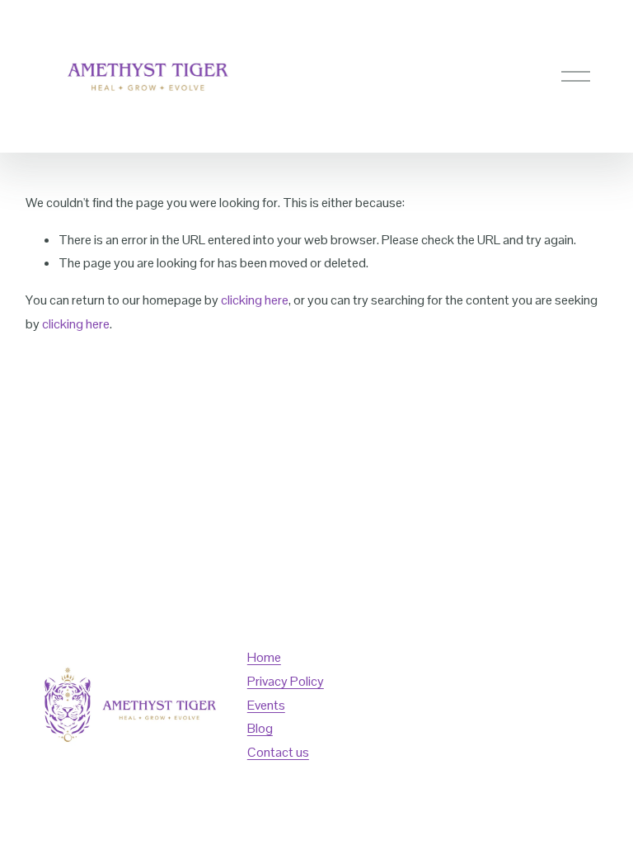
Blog (260, 728)
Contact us (278, 752)
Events (266, 705)
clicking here (254, 300)
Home (264, 657)
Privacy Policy (285, 681)
